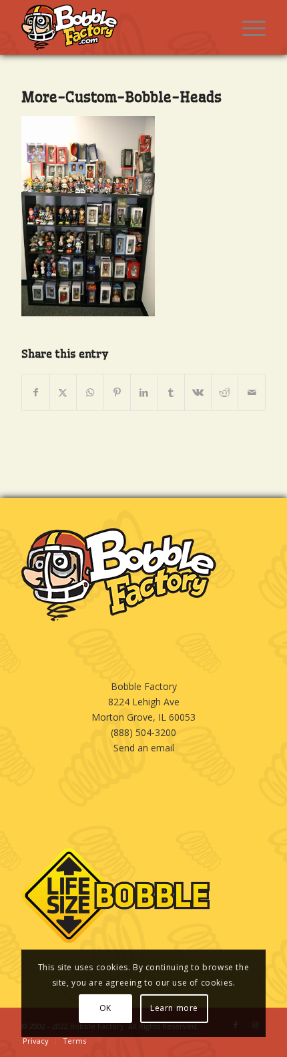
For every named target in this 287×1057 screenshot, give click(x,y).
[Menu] (247, 27)
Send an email (143, 747)
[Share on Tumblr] (171, 392)
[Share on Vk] (198, 392)
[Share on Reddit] (225, 392)
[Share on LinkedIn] (144, 392)
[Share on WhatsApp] (90, 392)
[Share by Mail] (251, 392)
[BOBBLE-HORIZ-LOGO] (118, 27)
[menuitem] (247, 27)
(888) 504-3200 (143, 732)
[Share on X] (63, 392)
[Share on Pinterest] (116, 392)
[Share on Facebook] (35, 392)
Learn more (174, 1008)
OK (105, 1008)
